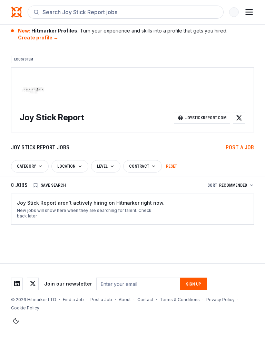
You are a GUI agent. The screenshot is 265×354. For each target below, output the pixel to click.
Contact (145, 299)
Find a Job (73, 299)
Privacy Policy (220, 299)
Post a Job (240, 147)
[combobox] (130, 12)
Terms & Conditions (180, 299)
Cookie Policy (25, 307)
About (125, 299)
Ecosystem (23, 59)
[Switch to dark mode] (16, 321)
